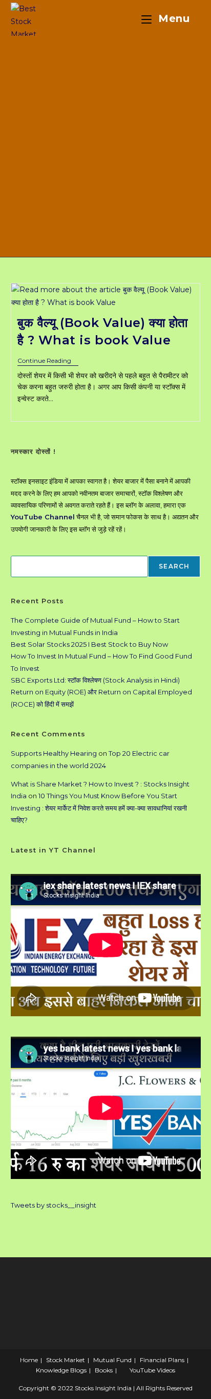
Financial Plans (162, 1360)
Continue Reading (47, 361)
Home (29, 1360)
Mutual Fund (112, 1360)
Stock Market (65, 1360)
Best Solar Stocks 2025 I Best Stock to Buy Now (89, 644)
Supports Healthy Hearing (54, 753)
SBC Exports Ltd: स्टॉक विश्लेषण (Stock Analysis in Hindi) (95, 680)
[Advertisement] (105, 146)
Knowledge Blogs (61, 1370)
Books (104, 1370)
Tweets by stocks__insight (53, 1205)
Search (174, 566)
